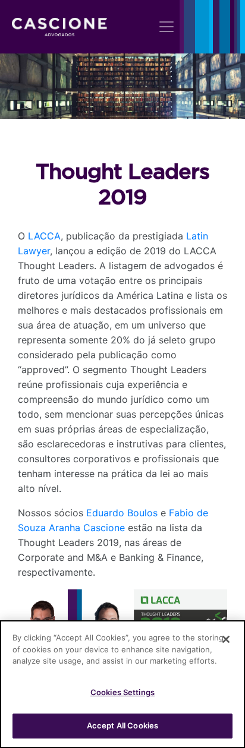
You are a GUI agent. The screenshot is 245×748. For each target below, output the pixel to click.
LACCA (44, 236)
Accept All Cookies (122, 725)
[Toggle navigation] (166, 26)
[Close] (226, 639)
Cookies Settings (122, 692)
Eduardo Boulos (122, 513)
